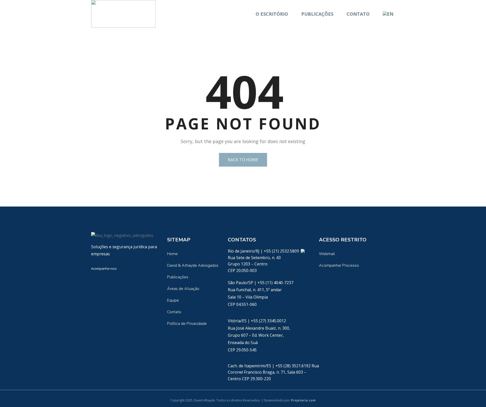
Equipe (173, 300)
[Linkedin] (95, 280)
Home (172, 254)
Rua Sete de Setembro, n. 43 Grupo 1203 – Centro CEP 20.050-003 (254, 264)
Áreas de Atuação (183, 288)
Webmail (327, 254)
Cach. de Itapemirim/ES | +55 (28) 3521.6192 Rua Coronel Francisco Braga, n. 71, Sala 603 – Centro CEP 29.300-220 (273, 372)
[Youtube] (127, 280)
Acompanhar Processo (339, 265)
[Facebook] (111, 280)
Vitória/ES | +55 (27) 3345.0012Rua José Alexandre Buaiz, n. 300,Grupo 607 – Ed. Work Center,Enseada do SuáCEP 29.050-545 (259, 335)
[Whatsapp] (302, 251)
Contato (358, 14)
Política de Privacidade (187, 323)
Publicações (317, 14)
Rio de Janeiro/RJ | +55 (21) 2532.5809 (264, 251)
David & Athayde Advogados (192, 265)
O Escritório (272, 14)
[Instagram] (142, 280)
